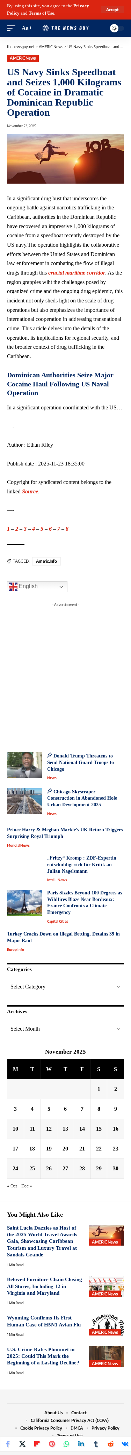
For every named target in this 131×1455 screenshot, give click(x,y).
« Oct (12, 1186)
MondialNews (18, 845)
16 (115, 1129)
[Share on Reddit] (110, 1444)
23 (115, 1149)
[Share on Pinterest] (51, 1444)
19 (49, 1149)
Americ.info (46, 561)
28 (82, 1168)
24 (15, 1168)
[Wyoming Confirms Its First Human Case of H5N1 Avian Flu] (106, 1325)
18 (32, 1149)
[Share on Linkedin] (81, 1444)
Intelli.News (57, 880)
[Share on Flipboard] (37, 1444)
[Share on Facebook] (7, 1444)
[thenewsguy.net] (65, 28)
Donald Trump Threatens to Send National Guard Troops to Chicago (80, 762)
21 (82, 1149)
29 (99, 1168)
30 (115, 1168)
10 (15, 1129)
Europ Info (15, 949)
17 (15, 1149)
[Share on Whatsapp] (66, 1444)
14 (82, 1129)
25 (32, 1168)
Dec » (26, 1186)
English (27, 586)
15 (99, 1129)
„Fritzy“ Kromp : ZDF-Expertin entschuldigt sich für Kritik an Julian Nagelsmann (81, 864)
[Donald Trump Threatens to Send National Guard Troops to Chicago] (24, 765)
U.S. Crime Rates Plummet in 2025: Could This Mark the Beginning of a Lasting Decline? (43, 1356)
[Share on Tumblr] (95, 1444)
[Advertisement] (65, 675)
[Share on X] (22, 1444)
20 (65, 1149)
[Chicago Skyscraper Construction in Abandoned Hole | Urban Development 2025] (24, 801)
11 (32, 1129)
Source (30, 491)
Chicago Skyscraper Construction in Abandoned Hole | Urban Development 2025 (83, 798)
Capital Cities (57, 921)
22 (99, 1149)
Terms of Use (41, 13)
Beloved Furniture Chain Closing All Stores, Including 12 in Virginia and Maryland (44, 1286)
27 (65, 1168)
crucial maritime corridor (76, 273)
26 (49, 1168)
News (52, 778)
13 (65, 1129)
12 (49, 1129)
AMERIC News (23, 58)
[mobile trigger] (13, 28)
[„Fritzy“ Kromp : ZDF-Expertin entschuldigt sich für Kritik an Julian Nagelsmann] (24, 868)
